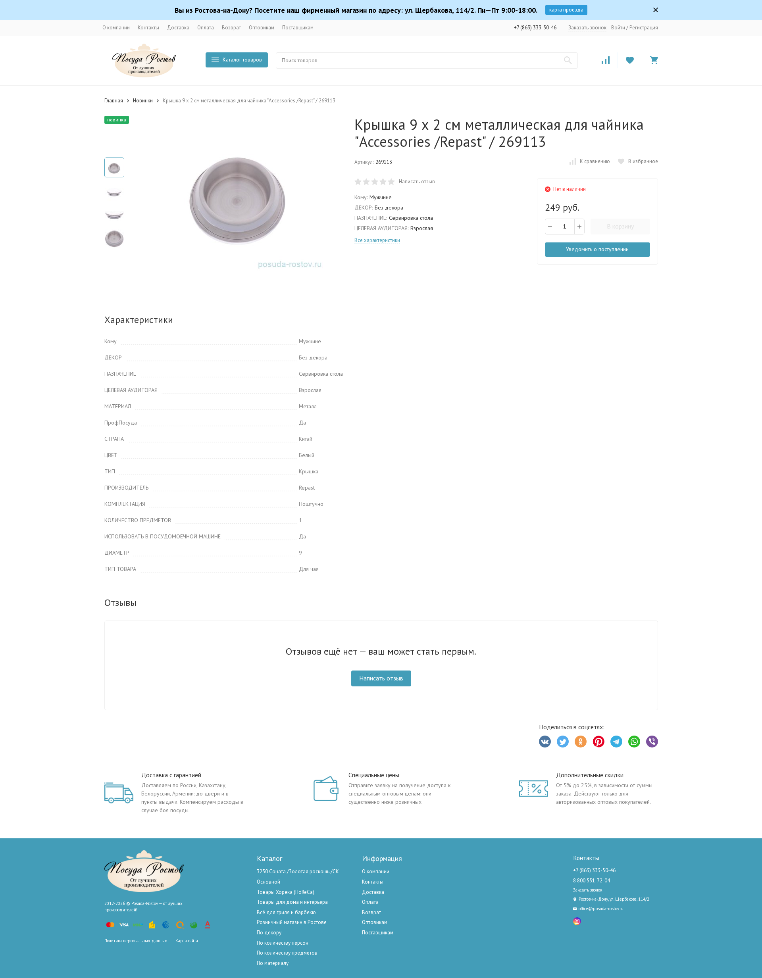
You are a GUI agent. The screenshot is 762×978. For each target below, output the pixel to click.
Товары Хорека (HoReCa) (285, 892)
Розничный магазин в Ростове (292, 922)
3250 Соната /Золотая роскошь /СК (298, 871)
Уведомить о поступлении (597, 249)
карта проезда (566, 9)
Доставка (178, 27)
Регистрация (643, 27)
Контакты (148, 27)
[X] (563, 741)
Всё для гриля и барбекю (286, 912)
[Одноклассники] (581, 741)
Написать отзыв (417, 181)
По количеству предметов (287, 952)
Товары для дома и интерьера (292, 902)
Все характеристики (377, 240)
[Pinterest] (598, 741)
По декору (269, 932)
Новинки (143, 100)
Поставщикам (298, 27)
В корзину (620, 226)
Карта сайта (186, 940)
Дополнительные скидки (589, 775)
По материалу (273, 963)
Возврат (231, 27)
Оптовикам (261, 27)
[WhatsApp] (634, 741)
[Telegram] (616, 741)
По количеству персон (282, 943)
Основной (268, 881)
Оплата (205, 27)
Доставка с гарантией (171, 775)
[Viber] (652, 741)
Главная (113, 100)
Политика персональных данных (135, 940)
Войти (618, 27)
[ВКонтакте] (545, 741)
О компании (116, 27)
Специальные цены (373, 775)
